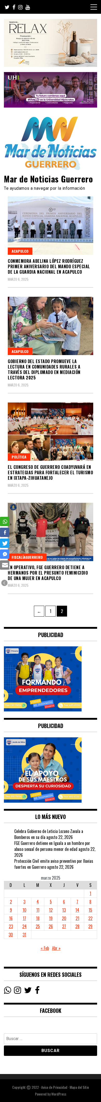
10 (24, 910)
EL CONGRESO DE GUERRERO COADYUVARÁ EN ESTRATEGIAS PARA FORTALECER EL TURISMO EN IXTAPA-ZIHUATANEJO (50, 472)
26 (51, 926)
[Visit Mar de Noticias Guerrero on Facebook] (37, 991)
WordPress (58, 1094)
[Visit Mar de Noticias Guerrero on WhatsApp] (7, 991)
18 (38, 918)
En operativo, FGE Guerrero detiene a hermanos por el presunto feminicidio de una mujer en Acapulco (48, 572)
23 (11, 926)
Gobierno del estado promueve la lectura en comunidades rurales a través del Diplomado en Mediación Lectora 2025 (44, 369)
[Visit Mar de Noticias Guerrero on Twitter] (28, 991)
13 (64, 910)
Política (19, 457)
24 (24, 926)
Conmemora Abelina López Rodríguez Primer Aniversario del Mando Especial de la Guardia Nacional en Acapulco (49, 266)
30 (11, 934)
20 (64, 918)
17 (24, 918)
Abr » (56, 948)
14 (77, 910)
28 (77, 926)
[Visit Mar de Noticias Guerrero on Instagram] (17, 991)
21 (77, 918)
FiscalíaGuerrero (27, 557)
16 (11, 918)
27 (64, 926)
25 (38, 926)
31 (24, 934)
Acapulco (20, 251)
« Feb (45, 948)
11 (37, 910)
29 (90, 926)
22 (90, 918)
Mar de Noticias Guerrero (48, 179)
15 (90, 910)
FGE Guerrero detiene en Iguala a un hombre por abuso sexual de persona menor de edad (52, 846)
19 (51, 918)
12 (51, 910)
